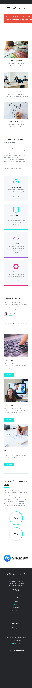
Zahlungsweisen (17, 628)
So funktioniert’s (17, 611)
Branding (16, 607)
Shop (16, 604)
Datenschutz (17, 640)
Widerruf (16, 634)
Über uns (16, 614)
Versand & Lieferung (17, 631)
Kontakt (17, 617)
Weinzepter (16, 601)
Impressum (16, 643)
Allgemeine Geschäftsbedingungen (17, 637)
